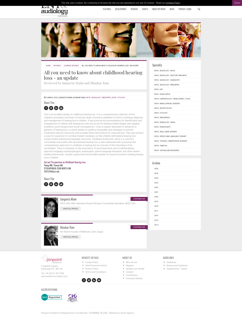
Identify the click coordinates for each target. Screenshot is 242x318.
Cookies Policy (173, 3)
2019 (156, 202)
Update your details (135, 268)
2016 (156, 216)
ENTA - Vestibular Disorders (166, 150)
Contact (129, 272)
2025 (156, 173)
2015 (156, 220)
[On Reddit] (61, 108)
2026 (156, 169)
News (172, 9)
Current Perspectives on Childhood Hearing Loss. (65, 162)
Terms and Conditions (95, 272)
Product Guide (185, 9)
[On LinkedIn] (56, 108)
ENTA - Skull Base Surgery (165, 132)
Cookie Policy (91, 262)
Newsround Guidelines (177, 265)
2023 (156, 183)
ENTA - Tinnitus (160, 146)
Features (107, 9)
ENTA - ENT (158, 89)
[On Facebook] (46, 108)
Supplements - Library (177, 268)
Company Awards (134, 278)
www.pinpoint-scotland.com (54, 276)
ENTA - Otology (118, 98)
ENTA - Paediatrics (162, 118)
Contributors (132, 275)
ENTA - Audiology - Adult (164, 71)
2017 (156, 211)
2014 (156, 225)
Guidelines (171, 262)
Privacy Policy (91, 268)
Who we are (131, 262)
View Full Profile (70, 209)
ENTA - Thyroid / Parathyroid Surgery (170, 141)
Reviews (134, 9)
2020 (156, 197)
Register (130, 265)
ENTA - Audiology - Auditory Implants (170, 75)
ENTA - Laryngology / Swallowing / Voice (172, 99)
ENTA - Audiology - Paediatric (98, 98)
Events (145, 9)
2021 (156, 192)
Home (48, 66)
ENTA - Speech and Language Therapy (170, 136)
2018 (156, 206)
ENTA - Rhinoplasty (162, 127)
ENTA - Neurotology (163, 108)
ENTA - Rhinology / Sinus (164, 122)
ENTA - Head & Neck (162, 94)
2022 (156, 187)
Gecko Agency (127, 313)
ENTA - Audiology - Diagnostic (167, 80)
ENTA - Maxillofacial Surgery (167, 104)
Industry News (159, 9)
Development (121, 9)
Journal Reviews (71, 66)
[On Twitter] (51, 108)
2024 (156, 178)
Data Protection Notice (96, 265)
